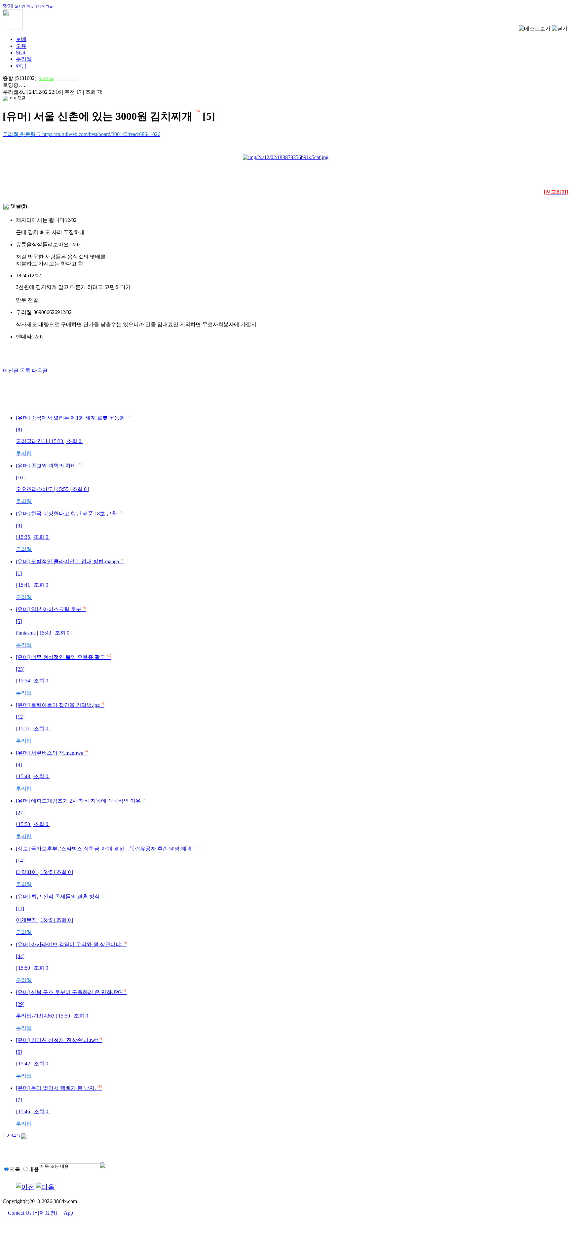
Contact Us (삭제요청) (32, 1213)
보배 (21, 39)
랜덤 (21, 66)
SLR (21, 52)
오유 (21, 46)
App (68, 1213)
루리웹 (24, 59)
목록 (25, 370)
